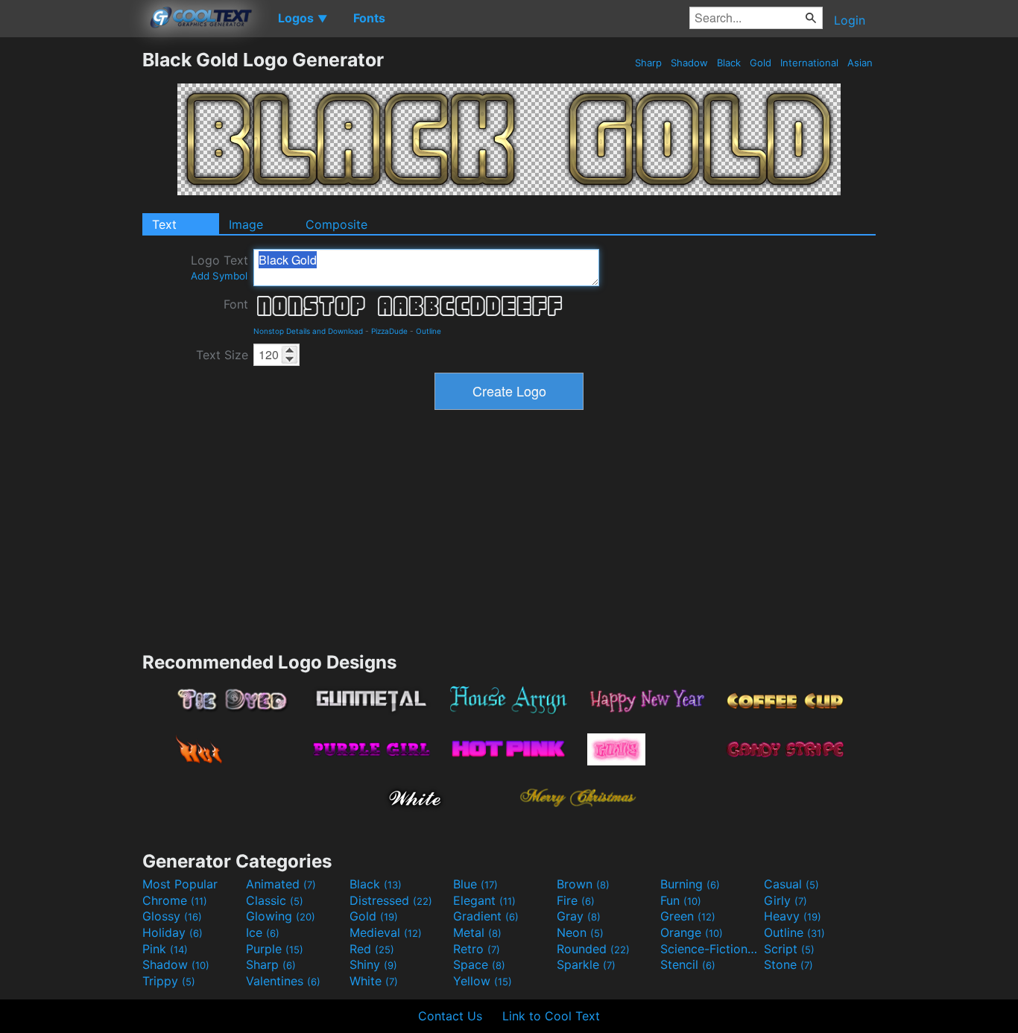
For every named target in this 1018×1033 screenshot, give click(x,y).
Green (687, 916)
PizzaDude (389, 330)
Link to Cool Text (551, 1015)
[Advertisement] (70, 272)
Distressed (391, 900)
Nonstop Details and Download (308, 330)
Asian (860, 63)
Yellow (482, 980)
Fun (680, 900)
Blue (475, 883)
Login (849, 20)
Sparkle (586, 964)
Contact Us (450, 1015)
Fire (576, 900)
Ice (262, 932)
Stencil (687, 964)
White (374, 980)
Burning (690, 883)
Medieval (386, 932)
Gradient (486, 916)
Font (236, 304)
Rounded (593, 948)
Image (246, 224)
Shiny (373, 964)
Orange (691, 932)
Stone (788, 964)
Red (372, 948)
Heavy (792, 916)
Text (164, 224)
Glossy (172, 916)
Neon (580, 932)
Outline (428, 330)
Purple (274, 948)
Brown (583, 883)
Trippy (168, 980)
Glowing (280, 916)
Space (479, 964)
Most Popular (180, 883)
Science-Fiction (710, 948)
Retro (476, 948)
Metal (477, 932)
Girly (785, 900)
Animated (281, 883)
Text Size (222, 354)
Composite (336, 224)
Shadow (689, 63)
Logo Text (219, 267)
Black (729, 63)
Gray (579, 916)
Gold (760, 63)
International (809, 63)
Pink (165, 948)
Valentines (283, 980)
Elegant (484, 900)
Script (789, 948)
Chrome (174, 900)
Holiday (172, 932)
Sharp (648, 63)
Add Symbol (219, 276)
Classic (274, 900)
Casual (791, 883)
